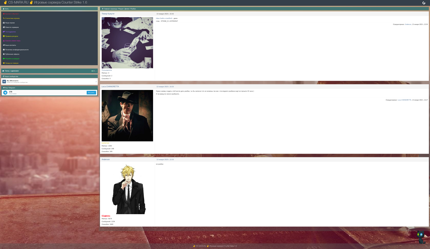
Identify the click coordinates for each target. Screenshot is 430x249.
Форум (120, 9)
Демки (127, 9)
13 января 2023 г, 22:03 (165, 159)
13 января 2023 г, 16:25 (165, 86)
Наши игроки (10, 23)
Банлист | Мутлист (12, 14)
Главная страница (110, 9)
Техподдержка (10, 32)
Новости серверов (12, 27)
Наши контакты (10, 45)
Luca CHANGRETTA (110, 86)
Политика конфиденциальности (17, 50)
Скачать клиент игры (12, 41)
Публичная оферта (12, 54)
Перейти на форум (12, 58)
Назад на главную (11, 63)
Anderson (408, 24)
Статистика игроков (12, 18)
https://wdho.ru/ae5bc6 (164, 18)
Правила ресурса (11, 36)
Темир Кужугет (108, 14)
